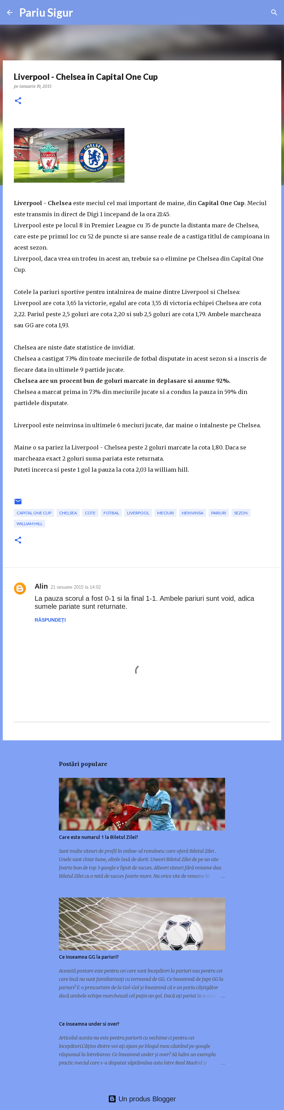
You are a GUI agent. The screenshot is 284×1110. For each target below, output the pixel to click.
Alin (41, 586)
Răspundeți (50, 620)
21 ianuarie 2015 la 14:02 (76, 587)
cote (90, 512)
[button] (18, 101)
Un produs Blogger (146, 1099)
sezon (241, 512)
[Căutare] (274, 12)
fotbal (111, 512)
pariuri (218, 512)
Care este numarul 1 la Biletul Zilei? (98, 837)
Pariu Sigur (46, 12)
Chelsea (68, 512)
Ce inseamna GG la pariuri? (89, 957)
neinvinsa (192, 512)
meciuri (165, 512)
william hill (30, 523)
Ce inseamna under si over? (89, 1024)
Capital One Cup (34, 512)
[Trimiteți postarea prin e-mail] (18, 504)
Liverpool (138, 512)
